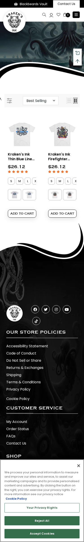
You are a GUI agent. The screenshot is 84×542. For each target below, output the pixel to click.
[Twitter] (46, 309)
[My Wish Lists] (58, 15)
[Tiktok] (36, 321)
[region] (42, 500)
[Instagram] (56, 309)
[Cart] (65, 15)
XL (35, 181)
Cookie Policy (18, 398)
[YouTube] (67, 309)
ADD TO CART (22, 213)
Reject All (42, 521)
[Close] (79, 466)
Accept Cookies (42, 533)
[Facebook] (35, 309)
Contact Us (66, 4)
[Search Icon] (44, 14)
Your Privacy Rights (42, 508)
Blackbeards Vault (33, 4)
